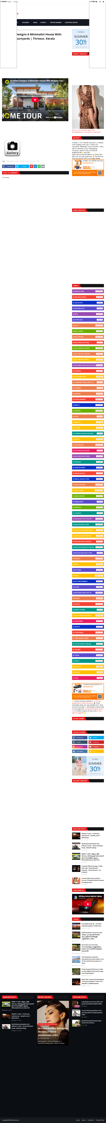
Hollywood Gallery (86, 450)
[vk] (79, 751)
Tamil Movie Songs (86, 638)
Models (86, 558)
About (84, 1120)
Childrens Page (86, 377)
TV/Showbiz (86, 632)
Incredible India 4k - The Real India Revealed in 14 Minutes (91, 925)
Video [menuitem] (35, 22)
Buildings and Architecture (86, 365)
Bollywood (86, 337)
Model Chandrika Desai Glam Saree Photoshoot (91, 1022)
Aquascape (86, 303)
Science (86, 604)
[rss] (96, 751)
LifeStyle (86, 507)
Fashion (86, 411)
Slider (38, 161)
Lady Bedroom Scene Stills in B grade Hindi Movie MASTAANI (92, 1003)
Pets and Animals (86, 581)
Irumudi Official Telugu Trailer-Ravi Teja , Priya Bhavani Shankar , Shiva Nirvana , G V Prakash (92, 869)
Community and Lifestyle (86, 382)
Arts (86, 314)
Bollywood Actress (86, 348)
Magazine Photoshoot (86, 519)
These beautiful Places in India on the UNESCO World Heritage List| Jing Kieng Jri (92, 971)
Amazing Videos (86, 297)
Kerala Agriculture (86, 479)
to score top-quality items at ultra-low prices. (86, 702)
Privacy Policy (100, 1120)
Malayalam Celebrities (86, 536)
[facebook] (79, 737)
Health (86, 439)
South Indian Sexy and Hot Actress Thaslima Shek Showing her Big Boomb (93, 880)
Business (86, 371)
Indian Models (86, 473)
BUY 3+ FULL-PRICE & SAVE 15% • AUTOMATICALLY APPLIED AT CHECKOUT (86, 131)
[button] (97, 34)
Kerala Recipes (86, 496)
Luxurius (86, 513)
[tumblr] (79, 742)
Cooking (86, 388)
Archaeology (86, 308)
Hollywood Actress (86, 456)
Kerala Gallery (24, 161)
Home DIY (86, 462)
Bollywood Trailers (86, 354)
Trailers (86, 649)
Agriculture (86, 291)
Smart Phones (86, 610)
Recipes (86, 598)
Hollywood (86, 445)
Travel (86, 655)
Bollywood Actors (86, 342)
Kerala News (86, 490)
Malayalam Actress (86, 524)
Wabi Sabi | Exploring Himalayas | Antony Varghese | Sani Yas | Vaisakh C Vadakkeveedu (93, 981)
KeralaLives (15, 1120)
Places (86, 587)
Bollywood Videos (86, 359)
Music (86, 564)
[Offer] (88, 48)
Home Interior (86, 468)
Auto (86, 325)
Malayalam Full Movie (86, 541)
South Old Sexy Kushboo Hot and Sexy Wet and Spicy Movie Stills (92, 1012)
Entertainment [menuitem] (56, 22)
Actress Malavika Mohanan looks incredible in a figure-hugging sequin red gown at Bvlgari (51, 1028)
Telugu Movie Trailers (86, 644)
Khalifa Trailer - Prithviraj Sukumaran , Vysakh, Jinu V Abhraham (91, 836)
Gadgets (86, 422)
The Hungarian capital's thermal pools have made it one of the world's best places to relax (93, 960)
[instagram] (79, 746)
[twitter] (96, 737)
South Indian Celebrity (86, 615)
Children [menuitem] (25, 22)
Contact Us (91, 1120)
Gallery (17, 161)
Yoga (86, 678)
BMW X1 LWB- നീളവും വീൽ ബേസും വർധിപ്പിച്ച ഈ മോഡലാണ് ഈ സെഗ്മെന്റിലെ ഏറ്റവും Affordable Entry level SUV (93, 857)
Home (78, 1120)
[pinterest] (96, 742)
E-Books (86, 394)
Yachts (86, 672)
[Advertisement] (35, 63)
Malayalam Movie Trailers (86, 547)
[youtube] (96, 746)
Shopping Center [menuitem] (71, 22)
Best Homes (10, 161)
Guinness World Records (86, 433)
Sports (86, 627)
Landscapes (86, 502)
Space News (86, 621)
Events (86, 405)
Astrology (86, 320)
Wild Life (86, 667)
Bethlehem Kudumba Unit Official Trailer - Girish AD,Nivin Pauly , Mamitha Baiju (92, 846)
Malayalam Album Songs (86, 530)
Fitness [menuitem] (43, 22)
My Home (32, 161)
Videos (86, 661)
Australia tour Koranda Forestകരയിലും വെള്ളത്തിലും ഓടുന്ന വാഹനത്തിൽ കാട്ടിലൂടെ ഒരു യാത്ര (92, 948)
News (86, 576)
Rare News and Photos (86, 593)
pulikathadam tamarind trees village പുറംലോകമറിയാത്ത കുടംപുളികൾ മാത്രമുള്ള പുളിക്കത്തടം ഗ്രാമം (92, 936)
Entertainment (86, 399)
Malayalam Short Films (86, 553)
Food (86, 416)
